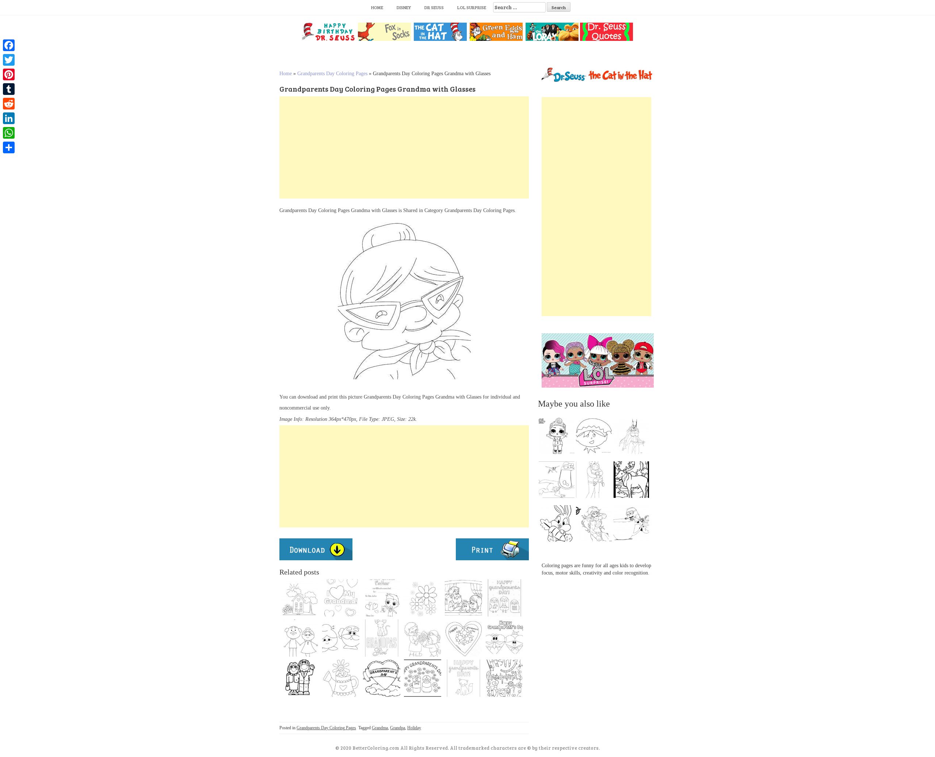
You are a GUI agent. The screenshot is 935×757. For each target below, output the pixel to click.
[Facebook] (8, 45)
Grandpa (397, 727)
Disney (404, 7)
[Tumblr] (8, 89)
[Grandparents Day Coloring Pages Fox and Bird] (463, 678)
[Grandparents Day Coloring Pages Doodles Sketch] (504, 678)
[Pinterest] (8, 74)
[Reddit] (8, 103)
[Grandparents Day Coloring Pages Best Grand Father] (382, 598)
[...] (559, 438)
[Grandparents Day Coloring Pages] (504, 638)
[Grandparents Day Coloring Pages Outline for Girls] (463, 638)
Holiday (414, 727)
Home (377, 7)
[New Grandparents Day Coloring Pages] (341, 598)
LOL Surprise (471, 7)
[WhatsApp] (8, 133)
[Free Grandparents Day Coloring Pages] (341, 638)
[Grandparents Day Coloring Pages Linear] (300, 638)
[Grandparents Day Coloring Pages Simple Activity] (422, 678)
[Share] (8, 147)
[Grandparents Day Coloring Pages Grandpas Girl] (382, 638)
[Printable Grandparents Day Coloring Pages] (422, 598)
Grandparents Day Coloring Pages (332, 73)
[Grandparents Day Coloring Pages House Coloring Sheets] (300, 598)
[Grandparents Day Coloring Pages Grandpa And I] (463, 598)
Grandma (380, 727)
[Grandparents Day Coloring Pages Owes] (504, 598)
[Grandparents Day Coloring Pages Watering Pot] (341, 678)
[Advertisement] (404, 147)
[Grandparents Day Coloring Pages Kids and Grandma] (422, 638)
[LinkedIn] (8, 118)
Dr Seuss (434, 7)
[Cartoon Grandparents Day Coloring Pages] (300, 678)
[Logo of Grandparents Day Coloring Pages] (382, 678)
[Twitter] (8, 60)
